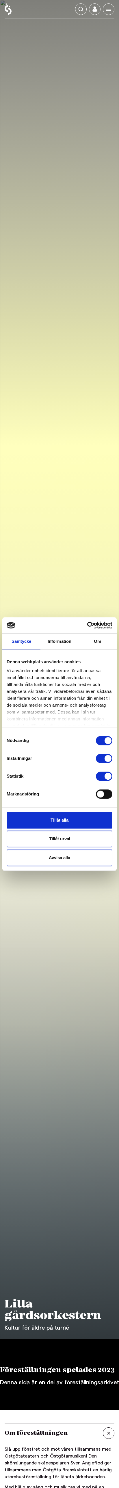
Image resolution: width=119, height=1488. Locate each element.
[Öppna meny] (108, 9)
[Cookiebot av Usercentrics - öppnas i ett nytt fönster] (87, 625)
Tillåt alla (59, 820)
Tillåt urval (59, 838)
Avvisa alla (59, 857)
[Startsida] (8, 9)
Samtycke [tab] (21, 641)
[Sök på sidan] (81, 9)
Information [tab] (59, 641)
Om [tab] (97, 641)
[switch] (104, 758)
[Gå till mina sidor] (95, 9)
